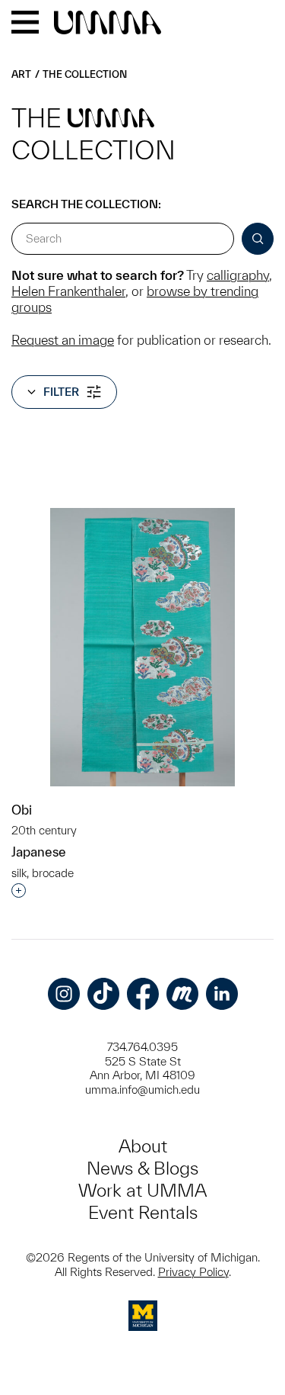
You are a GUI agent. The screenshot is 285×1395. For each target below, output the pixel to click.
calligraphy (238, 275)
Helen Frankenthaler (68, 291)
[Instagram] (64, 994)
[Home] (107, 24)
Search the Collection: (86, 204)
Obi (21, 809)
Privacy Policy (193, 1271)
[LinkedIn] (222, 994)
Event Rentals (143, 1212)
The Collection (85, 74)
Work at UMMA (142, 1190)
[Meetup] (182, 994)
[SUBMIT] (258, 239)
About (143, 1146)
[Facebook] (143, 994)
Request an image (62, 340)
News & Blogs (142, 1168)
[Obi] (142, 647)
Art (21, 74)
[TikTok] (103, 994)
